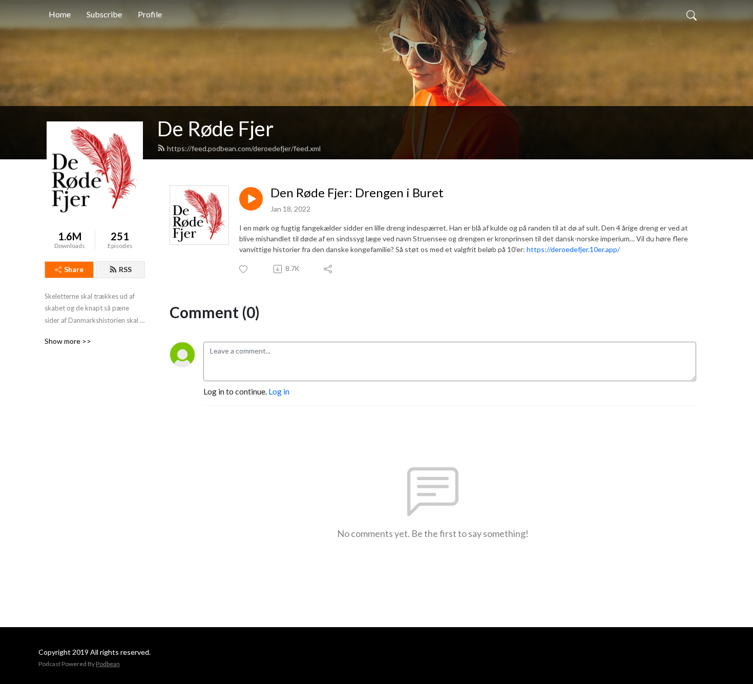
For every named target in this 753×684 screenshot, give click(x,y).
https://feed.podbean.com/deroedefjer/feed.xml (244, 148)
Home (60, 14)
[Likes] (244, 269)
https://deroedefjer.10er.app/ (573, 249)
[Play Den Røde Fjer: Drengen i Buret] (251, 199)
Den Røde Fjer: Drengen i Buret (357, 192)
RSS (125, 269)
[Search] (691, 14)
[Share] (328, 269)
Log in (278, 391)
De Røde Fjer (215, 128)
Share (73, 269)
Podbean (108, 664)
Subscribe (104, 14)
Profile (150, 14)
